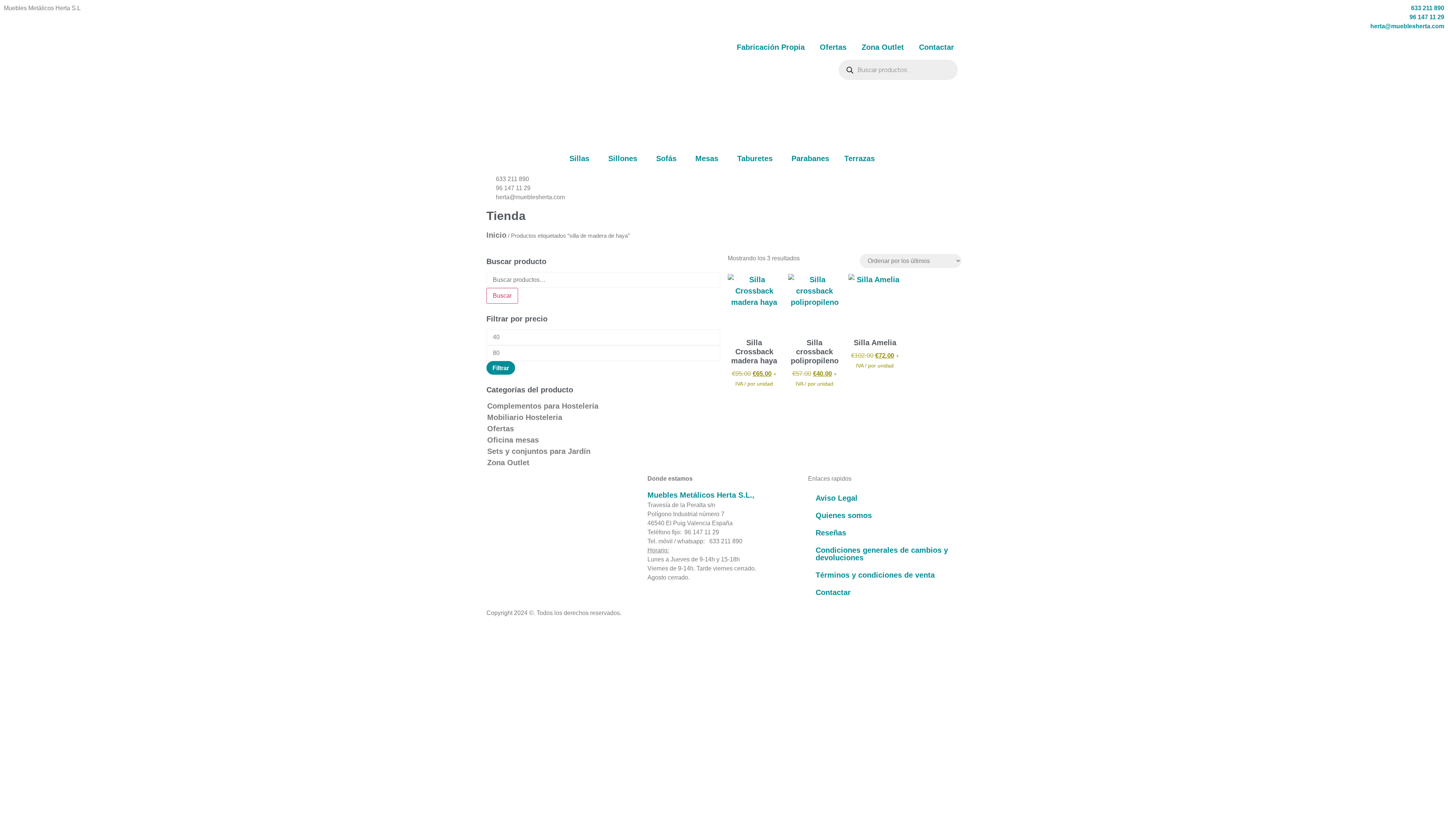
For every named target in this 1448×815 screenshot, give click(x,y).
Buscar (502, 295)
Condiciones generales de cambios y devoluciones (882, 554)
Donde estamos (670, 478)
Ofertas (833, 47)
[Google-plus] (526, 555)
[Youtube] (535, 555)
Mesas (706, 158)
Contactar (936, 47)
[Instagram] (508, 555)
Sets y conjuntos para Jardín (539, 451)
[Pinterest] (499, 555)
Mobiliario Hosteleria (524, 417)
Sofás (666, 158)
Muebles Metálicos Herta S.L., (701, 495)
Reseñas (831, 533)
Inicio (496, 235)
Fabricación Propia (771, 47)
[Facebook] (490, 555)
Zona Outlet (883, 47)
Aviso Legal (836, 498)
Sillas (579, 158)
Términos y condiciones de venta (875, 575)
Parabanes (810, 158)
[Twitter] (517, 555)
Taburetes (755, 158)
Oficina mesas (513, 440)
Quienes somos (844, 515)
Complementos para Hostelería (542, 406)
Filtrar (500, 367)
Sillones (622, 158)
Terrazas (859, 158)
